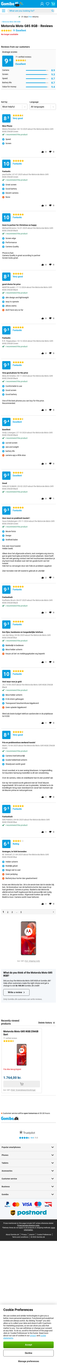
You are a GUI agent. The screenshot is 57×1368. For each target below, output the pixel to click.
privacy (33, 1335)
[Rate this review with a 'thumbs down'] (50, 152)
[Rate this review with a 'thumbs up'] (42, 152)
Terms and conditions (20, 1237)
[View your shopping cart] (53, 4)
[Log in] (42, 4)
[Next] (53, 911)
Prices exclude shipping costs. (28, 1225)
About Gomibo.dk (12, 1235)
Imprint (32, 1235)
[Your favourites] (47, 4)
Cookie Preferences (44, 1235)
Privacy (24, 1235)
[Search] (52, 11)
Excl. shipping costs (32, 961)
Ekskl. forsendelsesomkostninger (23, 1090)
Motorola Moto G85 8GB (11, 22)
